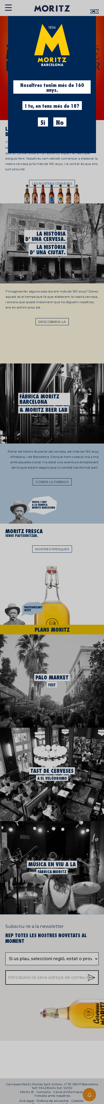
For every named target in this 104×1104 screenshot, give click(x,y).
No (60, 123)
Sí (43, 123)
